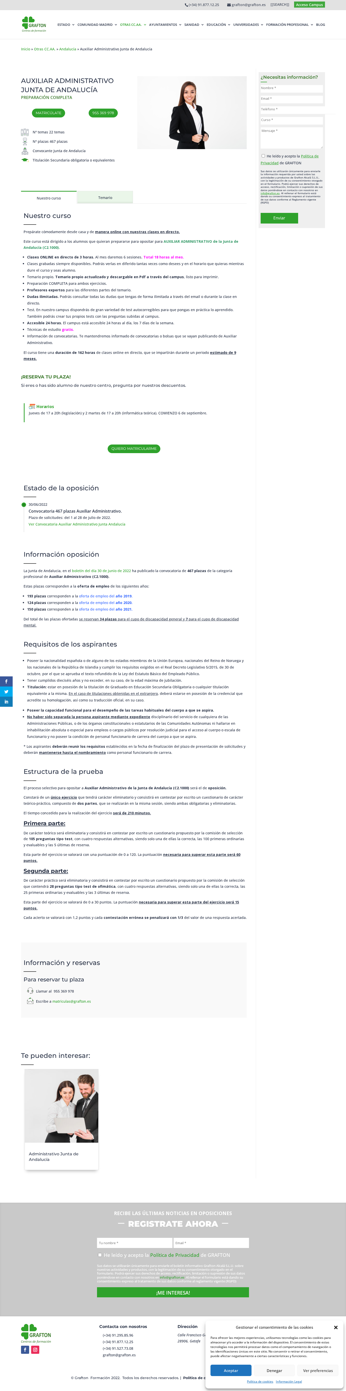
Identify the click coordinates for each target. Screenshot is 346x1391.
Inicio (25, 49)
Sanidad (191, 25)
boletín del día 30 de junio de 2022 (101, 570)
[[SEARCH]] (280, 5)
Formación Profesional (287, 25)
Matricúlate (48, 113)
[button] (335, 1327)
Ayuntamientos (163, 25)
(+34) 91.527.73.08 (118, 1348)
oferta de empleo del (105, 596)
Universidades (246, 25)
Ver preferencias (318, 1370)
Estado (63, 25)
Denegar (274, 1370)
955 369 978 (103, 113)
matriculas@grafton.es (71, 1001)
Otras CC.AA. (131, 25)
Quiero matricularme (134, 448)
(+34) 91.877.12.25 (204, 4)
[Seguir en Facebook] (25, 1350)
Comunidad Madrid (95, 25)
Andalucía (67, 49)
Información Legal (289, 1381)
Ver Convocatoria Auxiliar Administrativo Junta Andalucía (77, 524)
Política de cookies (260, 1381)
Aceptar (231, 1370)
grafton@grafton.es (119, 1355)
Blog (320, 25)
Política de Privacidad (174, 1255)
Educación (216, 25)
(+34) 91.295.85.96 (118, 1335)
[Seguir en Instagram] (35, 1350)
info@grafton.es (270, 193)
